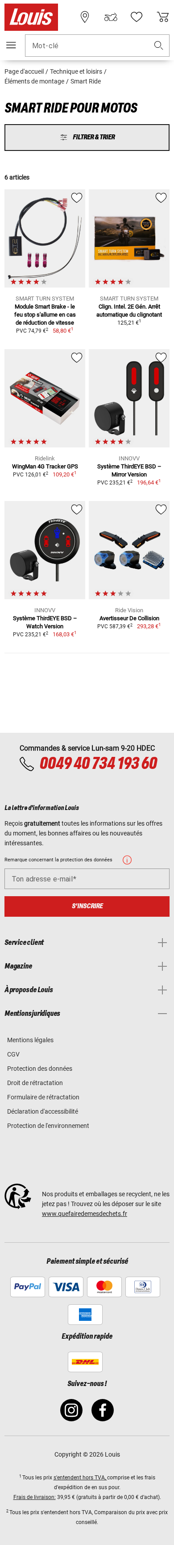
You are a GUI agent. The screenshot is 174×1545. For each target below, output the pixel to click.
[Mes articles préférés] (136, 17)
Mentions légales (30, 1040)
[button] (158, 46)
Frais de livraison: (34, 1497)
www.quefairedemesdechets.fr (84, 1213)
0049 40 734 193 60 (98, 764)
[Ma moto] (110, 17)
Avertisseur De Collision (129, 618)
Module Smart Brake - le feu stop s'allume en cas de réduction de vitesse (45, 314)
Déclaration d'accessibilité (42, 1111)
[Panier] (163, 17)
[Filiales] (84, 17)
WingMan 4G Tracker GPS (45, 466)
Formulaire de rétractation (43, 1097)
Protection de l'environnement (48, 1125)
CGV (13, 1054)
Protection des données (39, 1068)
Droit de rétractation (35, 1082)
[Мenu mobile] (11, 45)
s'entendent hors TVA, (80, 1477)
